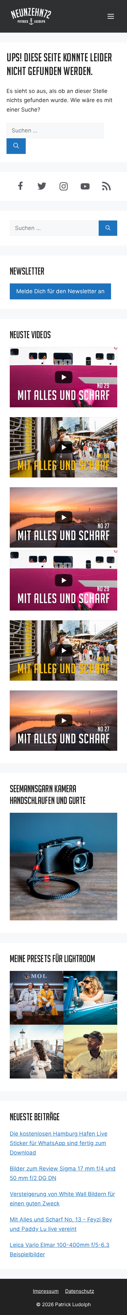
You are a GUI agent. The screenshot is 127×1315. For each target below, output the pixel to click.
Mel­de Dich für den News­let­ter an (60, 291)
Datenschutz (79, 1291)
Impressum (46, 1291)
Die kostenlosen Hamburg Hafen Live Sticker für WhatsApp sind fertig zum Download (58, 1143)
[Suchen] (16, 146)
